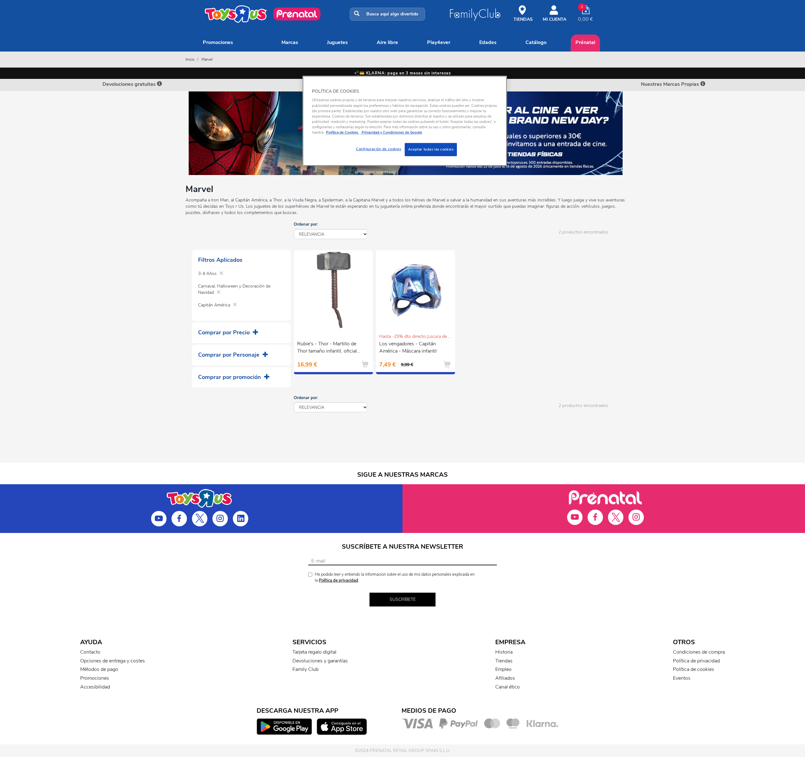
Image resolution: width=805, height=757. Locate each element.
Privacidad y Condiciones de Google (391, 132)
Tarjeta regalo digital (314, 652)
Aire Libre (387, 42)
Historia (504, 652)
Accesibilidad (95, 686)
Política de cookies (693, 669)
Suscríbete (403, 599)
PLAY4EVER (438, 42)
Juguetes (337, 42)
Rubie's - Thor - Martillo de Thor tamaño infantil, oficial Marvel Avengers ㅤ (327, 348)
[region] (405, 121)
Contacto (90, 652)
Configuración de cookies (378, 148)
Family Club (305, 669)
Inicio (190, 59)
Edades (488, 42)
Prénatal (585, 42)
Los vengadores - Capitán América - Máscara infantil (408, 347)
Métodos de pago (99, 669)
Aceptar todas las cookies (430, 149)
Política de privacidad (338, 580)
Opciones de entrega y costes (112, 660)
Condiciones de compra (699, 652)
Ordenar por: (306, 224)
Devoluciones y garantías (320, 660)
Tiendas (504, 660)
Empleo (503, 669)
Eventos (682, 678)
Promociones (218, 42)
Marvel (207, 59)
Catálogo (536, 42)
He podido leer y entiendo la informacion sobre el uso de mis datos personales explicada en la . (395, 577)
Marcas (289, 42)
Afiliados (505, 678)
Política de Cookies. (342, 132)
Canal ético (507, 686)
